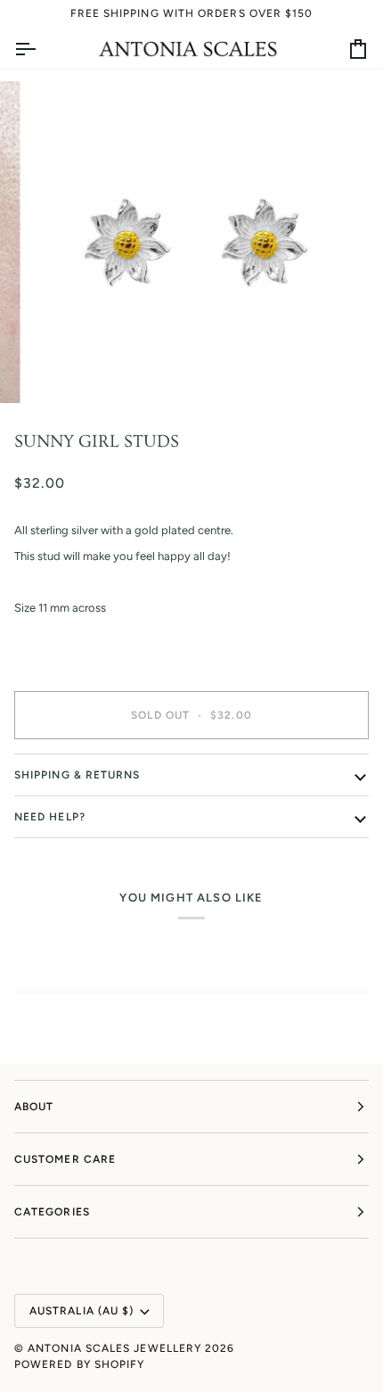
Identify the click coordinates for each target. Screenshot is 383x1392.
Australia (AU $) (81, 1311)
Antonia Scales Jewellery (114, 1348)
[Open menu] (41, 49)
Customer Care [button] (65, 1159)
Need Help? (50, 817)
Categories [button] (52, 1212)
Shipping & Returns (77, 775)
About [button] (33, 1106)
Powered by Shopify (79, 1364)
